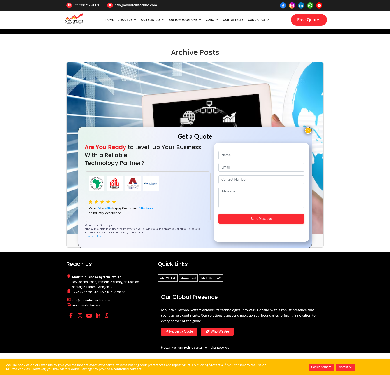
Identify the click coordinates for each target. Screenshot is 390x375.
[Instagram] (80, 316)
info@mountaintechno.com (135, 5)
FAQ (218, 278)
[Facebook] (71, 316)
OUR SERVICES (150, 20)
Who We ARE (168, 278)
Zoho (210, 20)
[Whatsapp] (107, 316)
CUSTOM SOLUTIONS (183, 20)
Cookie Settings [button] (321, 367)
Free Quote (308, 20)
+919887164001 (86, 5)
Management (188, 278)
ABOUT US (125, 20)
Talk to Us (206, 278)
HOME (109, 20)
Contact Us (256, 20)
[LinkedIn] (98, 316)
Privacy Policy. (93, 236)
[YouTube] (89, 316)
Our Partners (233, 20)
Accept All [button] (345, 367)
